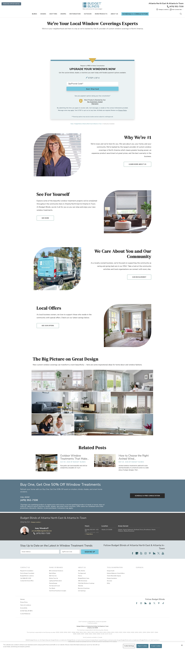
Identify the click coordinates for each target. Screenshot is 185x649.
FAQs (108, 583)
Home (72, 124)
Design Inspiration (112, 578)
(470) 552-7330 (176, 6)
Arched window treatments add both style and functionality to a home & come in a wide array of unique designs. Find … (134, 468)
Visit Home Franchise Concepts (57, 591)
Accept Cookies (156, 646)
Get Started (92, 89)
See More (45, 218)
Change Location (35, 522)
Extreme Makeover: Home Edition (116, 573)
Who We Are (81, 571)
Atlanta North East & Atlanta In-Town (166, 3)
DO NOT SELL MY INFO (26, 611)
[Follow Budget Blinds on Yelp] (141, 553)
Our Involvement (139, 277)
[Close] (182, 645)
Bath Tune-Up (53, 576)
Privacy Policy (122, 110)
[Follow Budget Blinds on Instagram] (145, 553)
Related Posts (92, 447)
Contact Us (25, 567)
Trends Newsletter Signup (114, 576)
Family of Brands (56, 567)
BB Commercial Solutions (56, 571)
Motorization (74, 14)
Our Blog (139, 567)
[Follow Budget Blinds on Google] (137, 553)
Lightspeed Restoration (55, 581)
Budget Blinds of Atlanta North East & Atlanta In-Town (88, 124)
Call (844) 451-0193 (25, 578)
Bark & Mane (52, 573)
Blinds (34, 14)
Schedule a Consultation (135, 14)
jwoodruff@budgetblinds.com (42, 531)
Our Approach (82, 573)
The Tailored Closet (54, 586)
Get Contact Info (177, 9)
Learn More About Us (137, 164)
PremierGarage (53, 583)
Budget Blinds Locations (27, 576)
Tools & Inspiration (115, 567)
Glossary (109, 581)
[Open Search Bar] (181, 14)
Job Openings (82, 591)
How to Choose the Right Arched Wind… (134, 457)
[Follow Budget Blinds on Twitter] (158, 553)
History (80, 576)
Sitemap (22, 599)
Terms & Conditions (25, 605)
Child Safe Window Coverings (86, 583)
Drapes (63, 14)
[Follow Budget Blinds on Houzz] (154, 553)
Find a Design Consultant (27, 573)
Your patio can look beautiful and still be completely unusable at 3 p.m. (73, 467)
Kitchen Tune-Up (53, 578)
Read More (89, 534)
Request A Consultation (26, 571)
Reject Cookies (142, 646)
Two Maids (52, 588)
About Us (114, 14)
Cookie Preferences (25, 613)
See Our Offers (48, 326)
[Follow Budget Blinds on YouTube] (163, 553)
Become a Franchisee (83, 588)
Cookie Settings (129, 646)
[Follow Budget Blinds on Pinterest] (150, 553)
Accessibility (23, 608)
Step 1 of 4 (93, 78)
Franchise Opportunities (11, 4)
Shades (43, 14)
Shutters (53, 14)
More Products (101, 14)
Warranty (80, 586)
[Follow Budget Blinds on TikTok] (163, 603)
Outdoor (87, 14)
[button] (162, 9)
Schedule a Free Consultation (147, 496)
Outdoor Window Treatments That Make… (74, 457)
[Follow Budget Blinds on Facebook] (132, 553)
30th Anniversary (82, 581)
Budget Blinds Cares (83, 578)
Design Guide (110, 571)
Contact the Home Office (26, 581)
